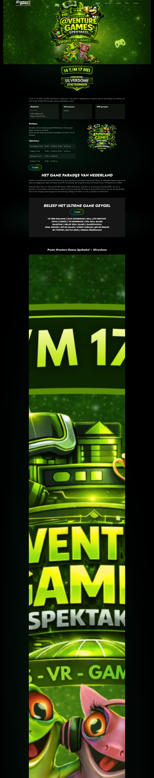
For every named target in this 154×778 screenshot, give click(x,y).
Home (98, 3)
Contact (136, 3)
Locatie (118, 3)
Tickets (35, 167)
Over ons (108, 3)
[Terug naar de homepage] (23, 3)
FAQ (127, 3)
